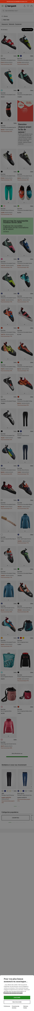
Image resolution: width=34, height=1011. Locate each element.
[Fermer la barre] (32, 2)
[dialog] (17, 993)
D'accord (17, 997)
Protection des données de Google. (13, 993)
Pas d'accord (17, 1002)
